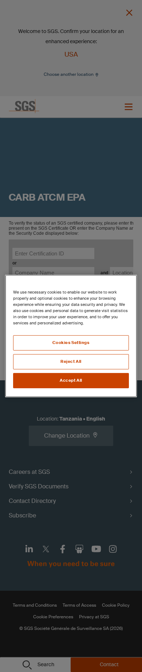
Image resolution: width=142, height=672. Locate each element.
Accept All (71, 380)
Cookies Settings (70, 342)
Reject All (71, 361)
